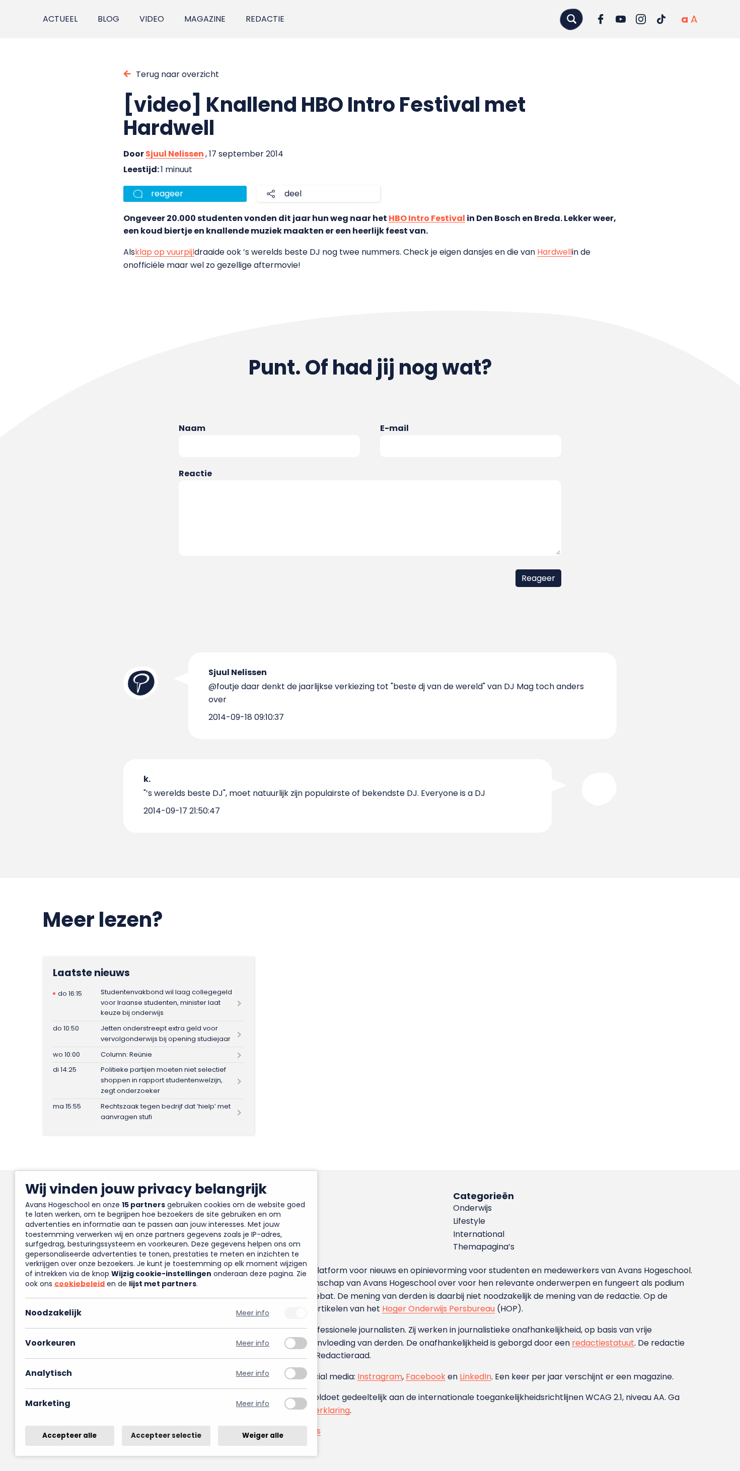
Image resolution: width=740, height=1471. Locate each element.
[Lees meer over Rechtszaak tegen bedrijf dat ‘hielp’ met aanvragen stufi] (148, 1112)
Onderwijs (472, 1208)
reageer (167, 193)
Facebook (426, 1376)
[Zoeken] (571, 19)
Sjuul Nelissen (174, 154)
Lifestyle (469, 1221)
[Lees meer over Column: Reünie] (148, 1054)
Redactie (265, 19)
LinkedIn (475, 1376)
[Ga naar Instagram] (641, 19)
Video (151, 19)
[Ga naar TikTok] (661, 19)
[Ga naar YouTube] (621, 19)
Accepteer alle (69, 1435)
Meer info (252, 1313)
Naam (192, 428)
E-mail (394, 428)
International (478, 1234)
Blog (108, 19)
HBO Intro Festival (427, 218)
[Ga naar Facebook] (600, 19)
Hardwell (554, 252)
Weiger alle (262, 1435)
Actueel (60, 19)
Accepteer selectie (166, 1435)
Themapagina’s (483, 1247)
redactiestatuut (603, 1343)
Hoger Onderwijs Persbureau (438, 1308)
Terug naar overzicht (177, 74)
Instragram (379, 1376)
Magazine (205, 19)
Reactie (195, 473)
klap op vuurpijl (164, 252)
